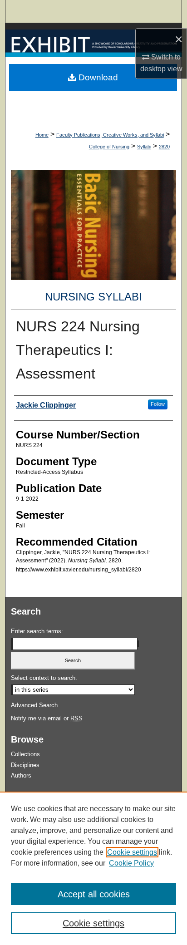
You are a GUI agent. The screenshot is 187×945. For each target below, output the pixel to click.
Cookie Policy (131, 863)
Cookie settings (132, 852)
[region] (93, 868)
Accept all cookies (94, 894)
